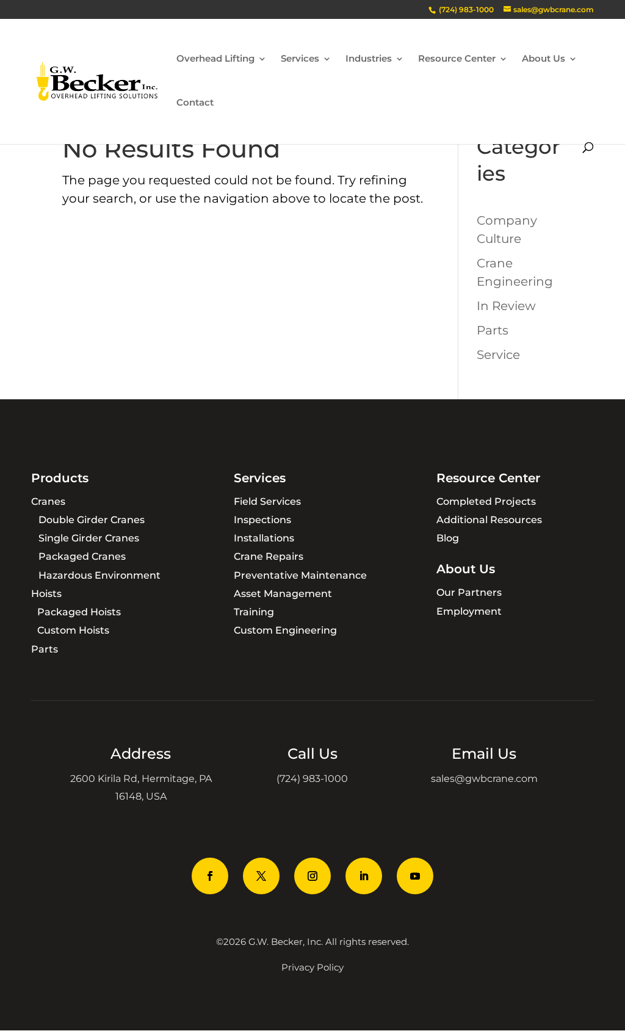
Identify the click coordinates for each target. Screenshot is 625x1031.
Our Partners (469, 592)
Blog (447, 538)
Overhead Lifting (215, 59)
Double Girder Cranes (91, 520)
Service (498, 354)
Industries (368, 59)
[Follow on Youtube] (415, 876)
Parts (492, 330)
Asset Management (283, 593)
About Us (543, 59)
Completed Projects (486, 501)
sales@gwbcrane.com (484, 778)
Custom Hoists (73, 630)
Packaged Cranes (82, 556)
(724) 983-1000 (312, 778)
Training (254, 612)
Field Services (267, 501)
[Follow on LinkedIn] (363, 876)
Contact (195, 103)
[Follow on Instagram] (312, 876)
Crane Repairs (268, 556)
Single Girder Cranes (88, 538)
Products (60, 478)
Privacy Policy (312, 967)
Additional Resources (489, 520)
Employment (469, 611)
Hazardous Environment (99, 575)
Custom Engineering (285, 630)
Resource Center (457, 59)
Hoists (46, 593)
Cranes (48, 501)
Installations (264, 538)
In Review (506, 305)
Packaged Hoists (79, 612)
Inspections (262, 520)
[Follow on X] (261, 876)
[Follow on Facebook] (210, 876)
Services (300, 59)
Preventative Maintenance (300, 575)
